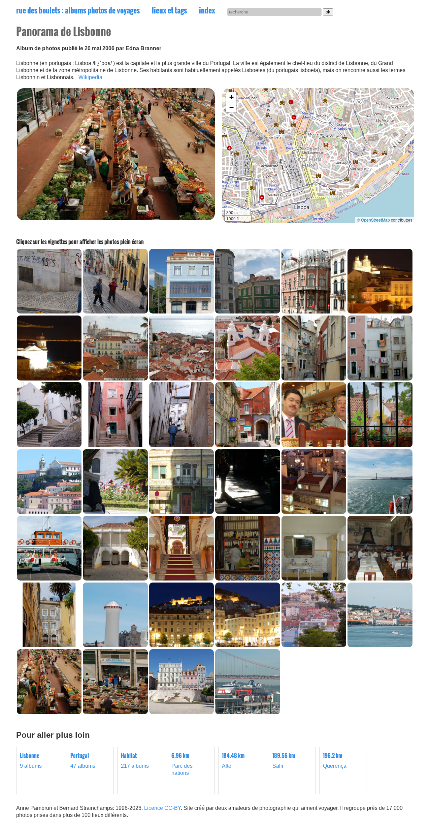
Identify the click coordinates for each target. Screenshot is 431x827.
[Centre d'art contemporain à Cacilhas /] (115, 579)
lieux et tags (169, 10)
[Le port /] (247, 712)
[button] (231, 97)
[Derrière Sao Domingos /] (49, 645)
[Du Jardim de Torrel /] (313, 645)
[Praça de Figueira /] (181, 645)
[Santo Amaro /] (181, 712)
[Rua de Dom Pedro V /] (181, 312)
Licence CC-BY (162, 808)
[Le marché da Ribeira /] (49, 712)
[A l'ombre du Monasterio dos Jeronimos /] (115, 512)
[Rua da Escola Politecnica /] (313, 312)
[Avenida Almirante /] (181, 512)
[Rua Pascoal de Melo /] (247, 512)
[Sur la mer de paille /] (49, 579)
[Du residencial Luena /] (313, 512)
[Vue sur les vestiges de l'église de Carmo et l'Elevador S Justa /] (115, 645)
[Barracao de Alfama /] (313, 445)
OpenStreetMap (375, 220)
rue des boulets (78, 10)
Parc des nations (182, 764)
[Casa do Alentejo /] (181, 579)
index (207, 10)
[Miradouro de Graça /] (49, 512)
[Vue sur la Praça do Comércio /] (379, 645)
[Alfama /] (379, 312)
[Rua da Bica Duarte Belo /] (49, 312)
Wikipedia (90, 77)
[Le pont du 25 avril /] (379, 512)
